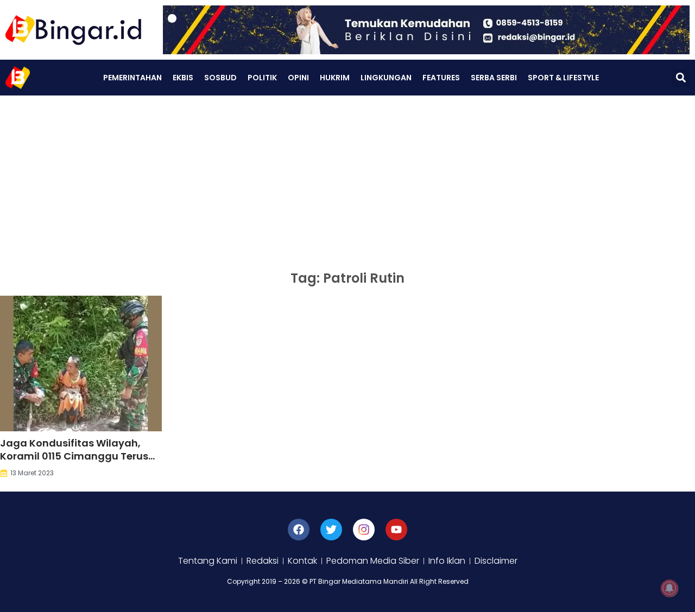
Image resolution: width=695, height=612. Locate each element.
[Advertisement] (347, 177)
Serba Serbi (494, 77)
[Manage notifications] (669, 588)
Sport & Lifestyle (563, 77)
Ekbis (183, 77)
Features (441, 77)
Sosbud (220, 77)
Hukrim (335, 77)
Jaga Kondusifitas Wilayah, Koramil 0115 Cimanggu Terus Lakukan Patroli (74, 456)
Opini (298, 77)
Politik (262, 77)
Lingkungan (386, 77)
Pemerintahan (132, 77)
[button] (681, 78)
